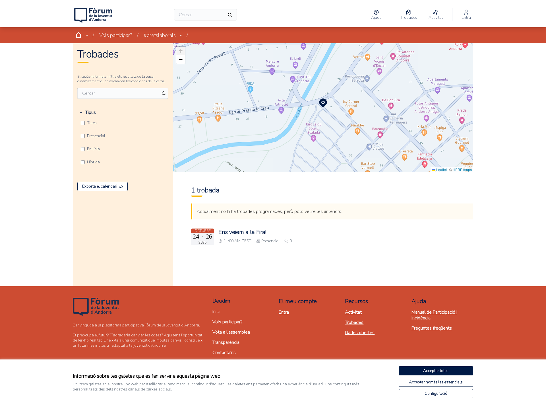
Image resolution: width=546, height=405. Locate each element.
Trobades (354, 322)
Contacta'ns (224, 353)
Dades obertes (360, 333)
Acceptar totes (435, 370)
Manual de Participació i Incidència (434, 315)
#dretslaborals (160, 35)
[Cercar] (229, 14)
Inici (216, 312)
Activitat (353, 312)
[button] (87, 112)
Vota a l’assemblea (231, 332)
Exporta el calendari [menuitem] (99, 186)
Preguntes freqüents (431, 328)
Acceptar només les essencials (436, 382)
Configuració (436, 393)
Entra (284, 312)
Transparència (225, 342)
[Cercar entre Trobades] (164, 93)
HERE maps (462, 169)
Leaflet (441, 169)
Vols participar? (115, 35)
